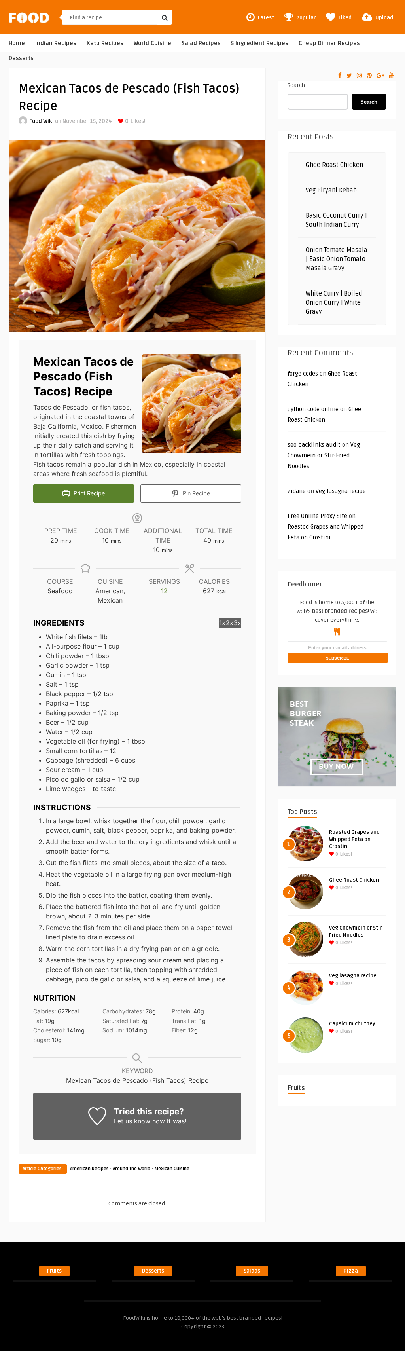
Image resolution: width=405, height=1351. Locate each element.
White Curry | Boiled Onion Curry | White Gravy (334, 303)
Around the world (131, 1169)
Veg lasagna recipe (341, 491)
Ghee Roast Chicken (334, 165)
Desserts (21, 58)
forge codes (303, 373)
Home (17, 43)
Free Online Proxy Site (317, 516)
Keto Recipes (105, 43)
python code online (313, 409)
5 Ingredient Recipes (259, 43)
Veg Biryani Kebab (331, 190)
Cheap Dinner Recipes (329, 43)
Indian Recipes (55, 43)
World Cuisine (152, 43)
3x (237, 623)
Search (296, 85)
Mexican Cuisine (171, 1169)
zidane (297, 491)
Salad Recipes (201, 43)
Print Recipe (88, 493)
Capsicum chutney (352, 1024)
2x (229, 623)
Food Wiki (41, 121)
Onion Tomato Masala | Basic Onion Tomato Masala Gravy (336, 259)
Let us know (132, 1121)
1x (222, 623)
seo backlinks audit (314, 444)
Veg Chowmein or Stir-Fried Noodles (324, 455)
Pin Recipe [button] (195, 493)
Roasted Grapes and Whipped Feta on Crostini (354, 839)
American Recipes (89, 1169)
